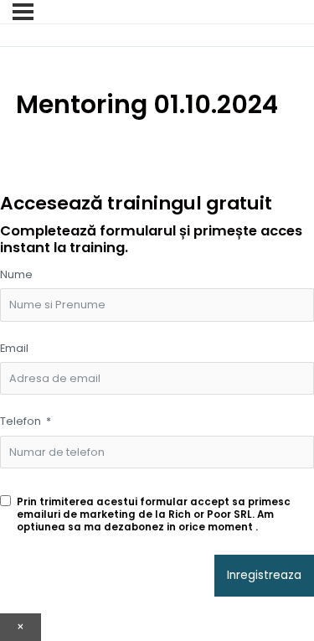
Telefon (20, 421)
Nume (16, 274)
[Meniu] (23, 11)
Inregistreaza (264, 575)
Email (14, 348)
